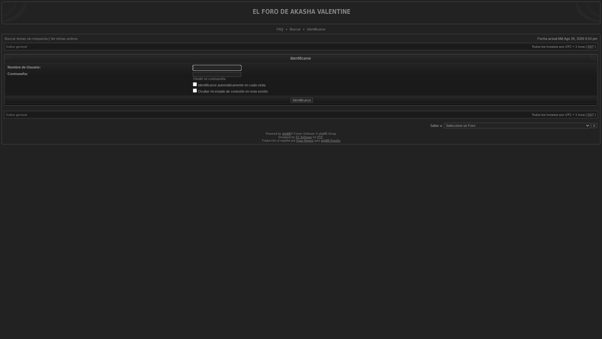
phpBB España (330, 140)
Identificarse (316, 29)
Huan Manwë (305, 140)
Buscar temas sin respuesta (26, 38)
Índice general (16, 46)
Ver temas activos (64, 38)
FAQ (280, 29)
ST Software (304, 137)
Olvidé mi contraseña (209, 79)
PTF (320, 137)
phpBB (286, 133)
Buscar (295, 29)
